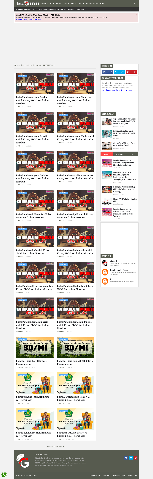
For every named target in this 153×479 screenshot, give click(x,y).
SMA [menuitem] (65, 3)
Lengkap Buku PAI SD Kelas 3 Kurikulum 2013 (31, 362)
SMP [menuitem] (58, 3)
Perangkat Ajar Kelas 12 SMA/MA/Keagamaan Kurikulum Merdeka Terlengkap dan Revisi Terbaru (124, 176)
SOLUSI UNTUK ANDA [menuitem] (95, 3)
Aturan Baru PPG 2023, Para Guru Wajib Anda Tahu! (123, 144)
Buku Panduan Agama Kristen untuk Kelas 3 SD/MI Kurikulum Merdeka (32, 100)
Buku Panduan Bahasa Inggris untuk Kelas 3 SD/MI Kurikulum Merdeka (32, 325)
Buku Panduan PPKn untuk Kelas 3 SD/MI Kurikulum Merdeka (34, 216)
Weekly (106, 154)
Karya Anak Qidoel (30, 475)
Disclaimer (106, 475)
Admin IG (113, 261)
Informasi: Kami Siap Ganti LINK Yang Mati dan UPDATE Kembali (124, 133)
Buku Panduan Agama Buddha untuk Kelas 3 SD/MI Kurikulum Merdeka (32, 178)
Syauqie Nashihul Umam (119, 270)
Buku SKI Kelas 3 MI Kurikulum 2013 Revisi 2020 (32, 398)
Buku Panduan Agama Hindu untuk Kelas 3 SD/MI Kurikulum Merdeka (75, 138)
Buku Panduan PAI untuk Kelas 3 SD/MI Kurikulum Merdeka (33, 252)
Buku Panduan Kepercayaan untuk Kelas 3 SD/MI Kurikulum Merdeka (34, 287)
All (132, 154)
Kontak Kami (132, 475)
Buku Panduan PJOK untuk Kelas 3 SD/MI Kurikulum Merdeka (75, 216)
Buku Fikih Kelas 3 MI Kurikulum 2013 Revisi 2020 (33, 434)
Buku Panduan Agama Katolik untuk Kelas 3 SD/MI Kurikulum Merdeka (32, 139)
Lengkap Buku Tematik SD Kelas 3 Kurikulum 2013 (75, 362)
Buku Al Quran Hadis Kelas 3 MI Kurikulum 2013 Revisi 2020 (73, 398)
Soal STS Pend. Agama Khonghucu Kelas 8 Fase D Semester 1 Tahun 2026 (58, 9)
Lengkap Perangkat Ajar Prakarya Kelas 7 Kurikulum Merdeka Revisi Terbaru (123, 162)
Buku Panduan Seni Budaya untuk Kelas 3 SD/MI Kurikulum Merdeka (75, 177)
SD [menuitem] (51, 3)
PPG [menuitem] (80, 3)
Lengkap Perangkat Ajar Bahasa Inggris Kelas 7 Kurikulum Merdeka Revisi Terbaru (123, 212)
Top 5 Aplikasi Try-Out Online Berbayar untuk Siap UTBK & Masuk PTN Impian (124, 121)
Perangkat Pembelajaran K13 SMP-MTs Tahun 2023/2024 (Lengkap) (124, 189)
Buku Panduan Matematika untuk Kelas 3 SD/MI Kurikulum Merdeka (75, 252)
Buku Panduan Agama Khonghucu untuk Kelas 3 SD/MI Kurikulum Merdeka (75, 100)
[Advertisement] (76, 45)
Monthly (119, 154)
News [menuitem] (43, 3)
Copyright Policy (119, 475)
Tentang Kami (95, 475)
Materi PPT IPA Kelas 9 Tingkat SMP (125, 200)
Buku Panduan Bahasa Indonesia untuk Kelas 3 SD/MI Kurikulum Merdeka (74, 325)
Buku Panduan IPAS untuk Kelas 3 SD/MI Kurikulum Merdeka (75, 287)
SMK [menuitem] (73, 3)
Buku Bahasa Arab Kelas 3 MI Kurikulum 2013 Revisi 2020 (72, 434)
